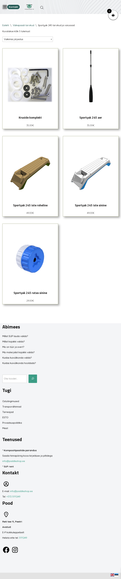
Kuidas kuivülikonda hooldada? (19, 363)
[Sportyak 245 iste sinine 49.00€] (90, 164)
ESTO (5, 417)
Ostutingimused (10, 401)
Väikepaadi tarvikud (23, 25)
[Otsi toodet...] (33, 379)
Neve (5, 575)
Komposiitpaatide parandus (20, 450)
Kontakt (13, 6)
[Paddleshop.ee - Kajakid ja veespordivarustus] (29, 7)
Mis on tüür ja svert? (13, 346)
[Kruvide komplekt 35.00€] (30, 76)
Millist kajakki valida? (13, 341)
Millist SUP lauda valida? (15, 336)
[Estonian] (117, 574)
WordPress (30, 575)
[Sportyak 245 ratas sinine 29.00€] (30, 251)
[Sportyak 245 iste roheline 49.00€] (30, 164)
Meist (5, 428)
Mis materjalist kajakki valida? (18, 352)
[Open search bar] (41, 7)
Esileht (5, 25)
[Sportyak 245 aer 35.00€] (90, 76)
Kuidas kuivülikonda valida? (17, 357)
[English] (112, 574)
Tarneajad (8, 412)
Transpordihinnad (11, 406)
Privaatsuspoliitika (12, 422)
